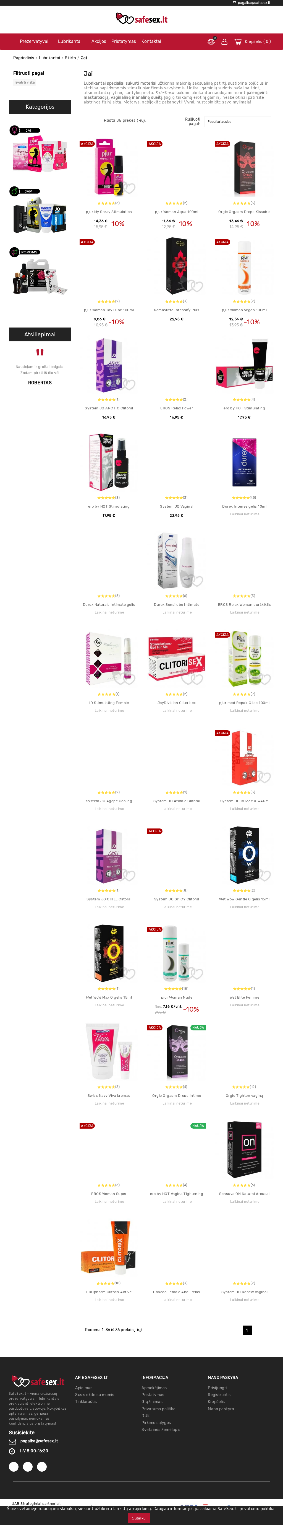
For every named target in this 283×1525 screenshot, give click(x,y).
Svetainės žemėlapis (161, 1429)
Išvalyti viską (25, 82)
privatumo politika (257, 1508)
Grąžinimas (152, 1401)
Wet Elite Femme (245, 997)
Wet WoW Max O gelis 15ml (109, 997)
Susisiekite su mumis (94, 1394)
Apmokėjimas (154, 1388)
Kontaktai (151, 41)
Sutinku (139, 1518)
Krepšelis (216, 1401)
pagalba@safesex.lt (39, 1441)
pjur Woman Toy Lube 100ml (109, 310)
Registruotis (219, 1394)
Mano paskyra (221, 1409)
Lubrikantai (70, 41)
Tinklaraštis (86, 1401)
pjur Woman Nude (177, 997)
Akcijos (98, 41)
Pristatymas (123, 41)
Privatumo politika (158, 1409)
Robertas (40, 382)
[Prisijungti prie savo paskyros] (224, 42)
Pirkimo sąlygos (156, 1422)
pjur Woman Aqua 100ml (176, 212)
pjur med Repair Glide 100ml (244, 703)
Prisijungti (217, 1388)
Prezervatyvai (34, 41)
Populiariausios (219, 122)
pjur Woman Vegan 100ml (244, 310)
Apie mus (83, 1388)
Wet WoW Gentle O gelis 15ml (244, 899)
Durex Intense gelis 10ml (244, 506)
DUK (146, 1416)
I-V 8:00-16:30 (34, 1451)
